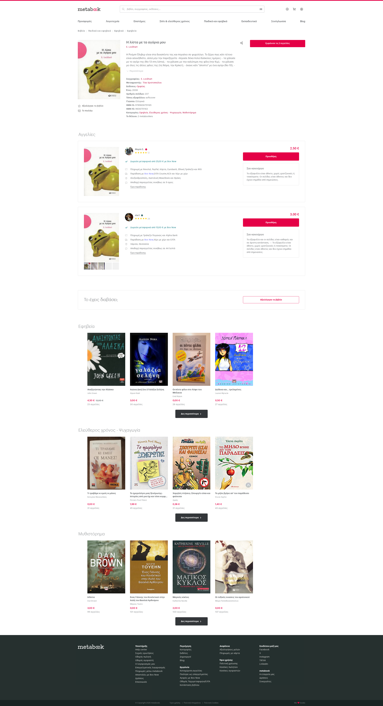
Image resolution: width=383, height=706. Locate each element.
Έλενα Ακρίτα (221, 497)
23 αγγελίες (93, 404)
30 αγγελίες (136, 404)
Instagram (264, 657)
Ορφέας (141, 86)
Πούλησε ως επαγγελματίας (194, 674)
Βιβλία (81, 31)
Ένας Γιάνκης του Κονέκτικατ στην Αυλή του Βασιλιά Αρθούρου (147, 599)
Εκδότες (184, 653)
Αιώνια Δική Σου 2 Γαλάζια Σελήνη (147, 390)
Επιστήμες (139, 21)
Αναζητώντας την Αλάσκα (100, 390)
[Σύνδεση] (301, 9)
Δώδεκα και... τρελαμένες (228, 390)
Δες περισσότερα (190, 414)
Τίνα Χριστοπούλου (152, 83)
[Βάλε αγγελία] (287, 9)
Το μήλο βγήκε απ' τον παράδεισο (232, 493)
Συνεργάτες (265, 682)
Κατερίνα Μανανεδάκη (97, 497)
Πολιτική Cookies (211, 703)
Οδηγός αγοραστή (144, 660)
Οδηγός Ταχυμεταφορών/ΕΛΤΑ (195, 682)
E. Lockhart (131, 47)
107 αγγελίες (221, 612)
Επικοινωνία (141, 682)
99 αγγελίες (93, 612)
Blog (182, 660)
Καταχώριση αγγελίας (191, 671)
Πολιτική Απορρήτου (193, 703)
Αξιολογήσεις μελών (230, 650)
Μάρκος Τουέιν (136, 604)
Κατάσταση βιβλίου (189, 685)
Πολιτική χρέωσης (229, 664)
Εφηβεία (132, 31)
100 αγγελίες (179, 612)
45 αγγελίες (136, 508)
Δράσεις (139, 678)
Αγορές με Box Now (190, 678)
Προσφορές (85, 21)
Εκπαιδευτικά (249, 21)
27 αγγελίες (221, 404)
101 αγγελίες (136, 612)
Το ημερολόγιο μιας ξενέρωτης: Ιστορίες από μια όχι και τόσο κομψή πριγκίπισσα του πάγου (148, 495)
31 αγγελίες (93, 508)
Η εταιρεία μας (267, 674)
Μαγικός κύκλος (181, 597)
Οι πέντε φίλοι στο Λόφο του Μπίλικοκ (187, 391)
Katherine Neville (180, 601)
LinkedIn (263, 664)
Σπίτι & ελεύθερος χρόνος (175, 21)
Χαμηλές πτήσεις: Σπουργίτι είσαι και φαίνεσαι (191, 495)
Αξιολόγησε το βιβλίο (92, 106)
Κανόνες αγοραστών (230, 671)
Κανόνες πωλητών (229, 667)
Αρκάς (175, 500)
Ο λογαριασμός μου (145, 664)
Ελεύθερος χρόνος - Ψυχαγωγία (165, 113)
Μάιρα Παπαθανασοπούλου (226, 601)
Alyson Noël (135, 393)
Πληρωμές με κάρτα (230, 653)
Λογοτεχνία (112, 21)
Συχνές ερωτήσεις (144, 653)
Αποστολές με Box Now (147, 675)
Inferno (91, 597)
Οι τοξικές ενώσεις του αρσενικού (232, 597)
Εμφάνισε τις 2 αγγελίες (277, 43)
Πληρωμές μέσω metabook (148, 671)
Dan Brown (92, 601)
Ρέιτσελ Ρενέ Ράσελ (138, 500)
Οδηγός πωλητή (143, 657)
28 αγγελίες (179, 404)
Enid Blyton (177, 396)
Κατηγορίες (186, 650)
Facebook (264, 650)
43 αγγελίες (221, 508)
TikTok (262, 660)
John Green (92, 393)
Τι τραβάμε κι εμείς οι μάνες (101, 493)
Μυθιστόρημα (189, 113)
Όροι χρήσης (176, 703)
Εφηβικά (119, 31)
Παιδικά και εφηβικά (215, 21)
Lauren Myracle (221, 393)
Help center (141, 650)
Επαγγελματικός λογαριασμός (150, 668)
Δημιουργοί (185, 657)
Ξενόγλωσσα (278, 21)
